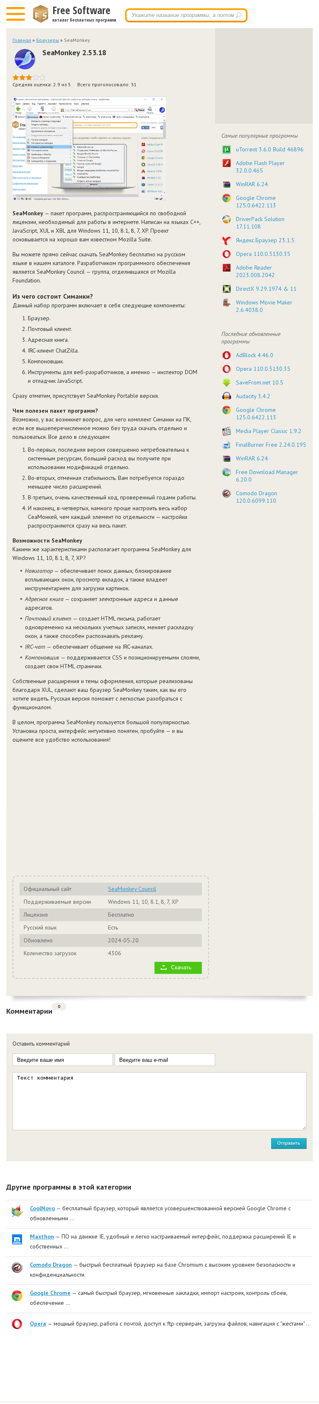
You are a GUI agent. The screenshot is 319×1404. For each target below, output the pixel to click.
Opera (38, 1323)
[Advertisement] (106, 808)
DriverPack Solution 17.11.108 (260, 222)
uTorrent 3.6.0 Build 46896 (270, 149)
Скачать (181, 968)
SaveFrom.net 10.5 (259, 382)
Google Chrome (50, 1293)
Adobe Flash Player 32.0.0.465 (260, 166)
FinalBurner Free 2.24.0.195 (271, 444)
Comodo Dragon (51, 1264)
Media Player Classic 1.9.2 (269, 431)
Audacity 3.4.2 (253, 396)
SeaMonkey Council (132, 889)
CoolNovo (42, 1208)
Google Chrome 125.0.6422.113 (256, 201)
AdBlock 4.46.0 (254, 355)
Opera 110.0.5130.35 (263, 254)
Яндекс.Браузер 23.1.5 (265, 240)
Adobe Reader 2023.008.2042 (255, 271)
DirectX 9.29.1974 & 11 (266, 288)
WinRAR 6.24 (252, 184)
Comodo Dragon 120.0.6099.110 (256, 496)
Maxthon (42, 1236)
